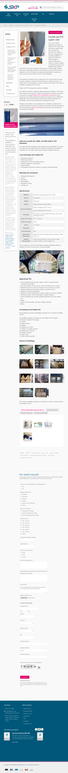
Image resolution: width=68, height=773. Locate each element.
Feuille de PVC (51, 455)
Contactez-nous (34, 19)
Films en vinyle (44, 452)
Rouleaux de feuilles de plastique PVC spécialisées (11, 77)
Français (61, 1)
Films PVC (28, 452)
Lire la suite (15, 742)
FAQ (43, 14)
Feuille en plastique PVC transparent (38, 455)
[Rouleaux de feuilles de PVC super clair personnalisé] (33, 60)
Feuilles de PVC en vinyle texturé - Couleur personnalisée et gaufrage (12, 60)
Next (5, 104)
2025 (7, 739)
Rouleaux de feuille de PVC (26, 457)
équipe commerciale (36, 107)
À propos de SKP (17, 14)
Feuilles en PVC (25, 14)
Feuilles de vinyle (36, 452)
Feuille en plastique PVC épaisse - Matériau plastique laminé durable (12, 69)
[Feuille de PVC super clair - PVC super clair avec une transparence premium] (42, 54)
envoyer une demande (55, 32)
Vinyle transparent (24, 455)
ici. (44, 215)
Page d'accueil (8, 14)
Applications (34, 14)
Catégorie (11, 25)
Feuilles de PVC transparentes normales (43, 95)
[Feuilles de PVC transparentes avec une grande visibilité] (39, 60)
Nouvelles (51, 14)
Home (5, 25)
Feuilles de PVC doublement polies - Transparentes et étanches (31, 25)
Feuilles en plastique (54, 452)
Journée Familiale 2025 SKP (21, 733)
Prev (8, 104)
